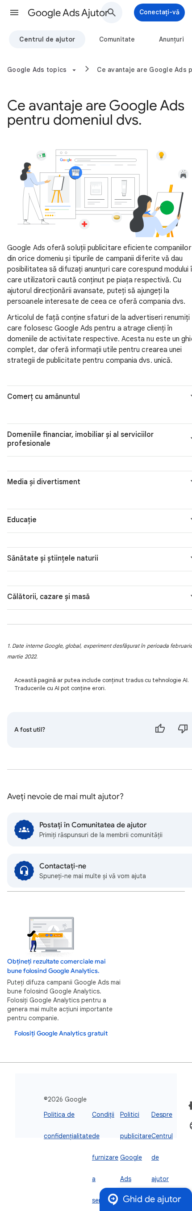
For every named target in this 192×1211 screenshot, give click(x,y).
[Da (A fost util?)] (160, 729)
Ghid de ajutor (152, 1199)
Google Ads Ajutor (68, 13)
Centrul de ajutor (47, 39)
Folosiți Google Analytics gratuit (61, 1033)
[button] (14, 12)
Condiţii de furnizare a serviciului (106, 1157)
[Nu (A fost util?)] (183, 729)
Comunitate (117, 39)
